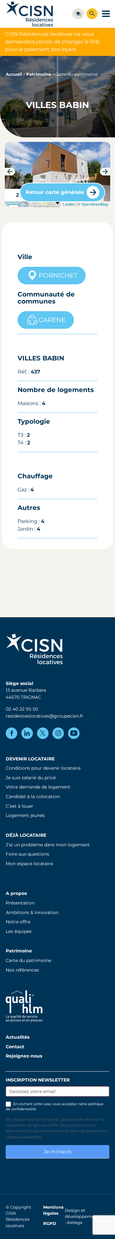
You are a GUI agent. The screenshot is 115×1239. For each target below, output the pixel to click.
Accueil (14, 74)
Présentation (20, 903)
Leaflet (68, 204)
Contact (15, 1047)
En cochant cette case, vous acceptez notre (54, 1106)
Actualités (17, 1037)
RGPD (49, 1223)
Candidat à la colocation (33, 796)
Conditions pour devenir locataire (43, 768)
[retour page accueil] (30, 13)
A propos (16, 893)
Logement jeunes (25, 815)
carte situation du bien (57, 204)
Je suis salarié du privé (31, 778)
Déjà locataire (26, 835)
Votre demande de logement (38, 787)
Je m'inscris (57, 1152)
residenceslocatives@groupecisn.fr (44, 716)
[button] (10, 171)
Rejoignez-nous (24, 1056)
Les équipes (19, 931)
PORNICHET (58, 275)
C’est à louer (19, 806)
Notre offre (18, 922)
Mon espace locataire (29, 863)
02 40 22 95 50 (22, 709)
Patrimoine (38, 74)
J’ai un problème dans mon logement (48, 845)
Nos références (22, 970)
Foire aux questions (27, 854)
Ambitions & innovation (32, 912)
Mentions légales (53, 1210)
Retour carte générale (55, 192)
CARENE (52, 320)
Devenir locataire (30, 759)
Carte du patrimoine (28, 960)
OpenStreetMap (95, 204)
